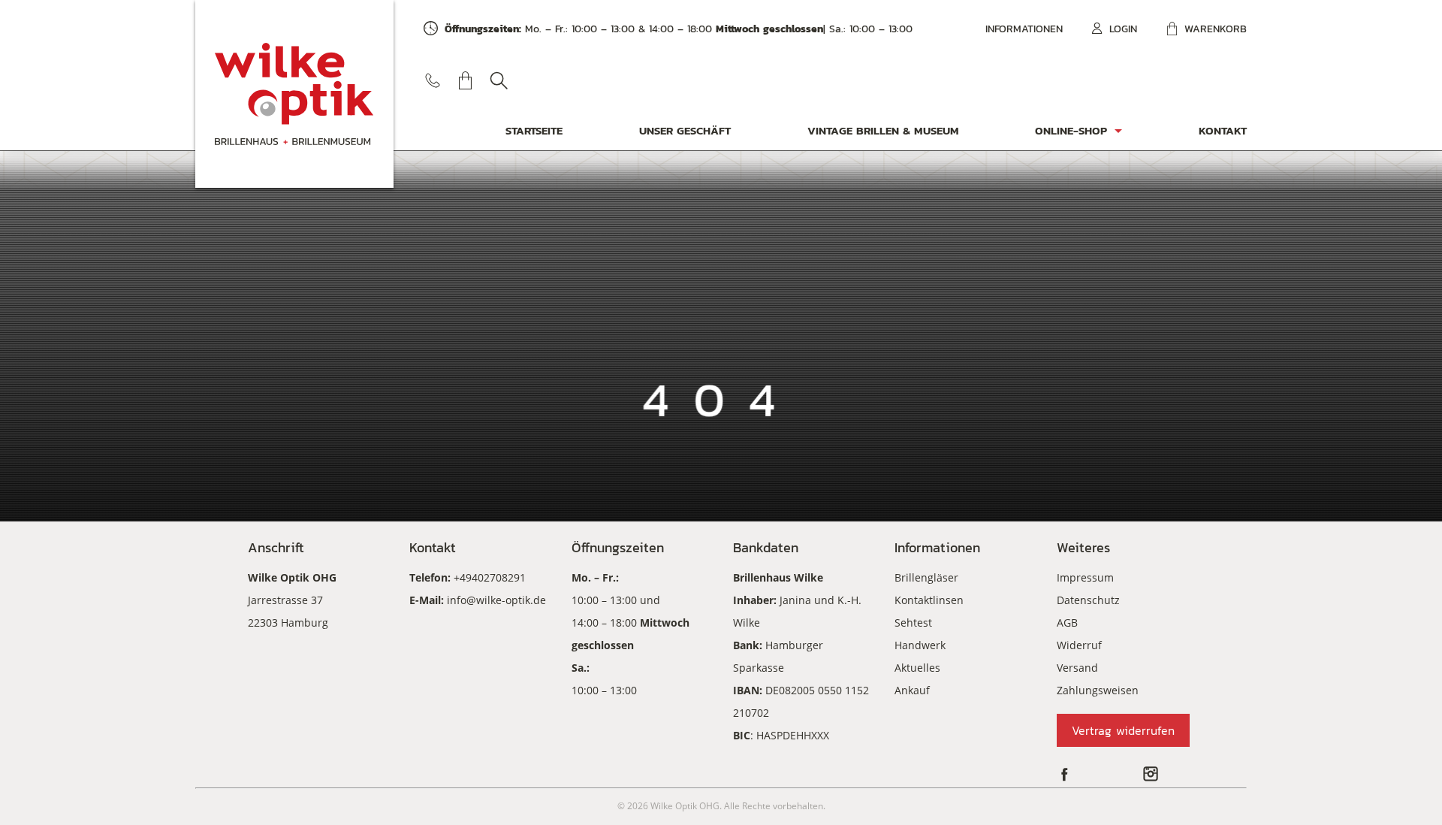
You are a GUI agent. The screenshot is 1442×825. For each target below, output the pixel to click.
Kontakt (1223, 130)
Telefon (433, 80)
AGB (1067, 622)
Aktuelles (917, 667)
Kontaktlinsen (929, 600)
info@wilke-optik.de (496, 600)
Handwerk (920, 645)
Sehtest (913, 622)
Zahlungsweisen (1098, 690)
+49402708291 (490, 577)
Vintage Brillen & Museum (883, 130)
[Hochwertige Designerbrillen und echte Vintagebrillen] (294, 94)
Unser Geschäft (685, 130)
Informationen (1024, 29)
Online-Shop (1071, 130)
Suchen (499, 80)
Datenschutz (1088, 600)
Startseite (534, 130)
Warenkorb (1215, 29)
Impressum (1085, 577)
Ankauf (912, 690)
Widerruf (1079, 645)
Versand (1077, 667)
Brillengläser (926, 577)
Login (1123, 29)
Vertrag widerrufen (1123, 730)
